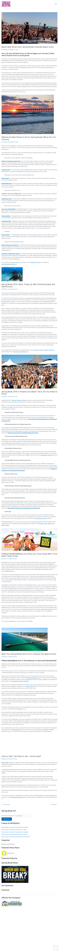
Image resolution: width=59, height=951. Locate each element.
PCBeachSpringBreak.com (32, 677)
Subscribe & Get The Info (8, 891)
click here (52, 795)
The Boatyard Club (6, 221)
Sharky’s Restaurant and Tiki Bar (10, 245)
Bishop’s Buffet (5, 234)
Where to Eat (34, 262)
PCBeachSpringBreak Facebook (25, 871)
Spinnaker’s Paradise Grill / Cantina (11, 253)
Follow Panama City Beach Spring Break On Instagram (15, 907)
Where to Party (5, 525)
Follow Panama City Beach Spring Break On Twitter (14, 905)
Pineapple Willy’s (6, 216)
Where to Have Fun (49, 350)
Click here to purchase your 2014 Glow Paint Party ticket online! (23, 508)
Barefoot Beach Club (7, 183)
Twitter (52, 729)
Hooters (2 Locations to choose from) (11, 161)
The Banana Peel (6, 169)
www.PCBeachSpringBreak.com (34, 867)
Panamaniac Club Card (46, 455)
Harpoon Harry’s (6, 178)
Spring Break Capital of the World (20, 681)
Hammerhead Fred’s (7, 198)
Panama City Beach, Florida (19, 400)
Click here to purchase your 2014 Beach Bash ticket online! (23, 432)
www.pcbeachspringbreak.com (9, 264)
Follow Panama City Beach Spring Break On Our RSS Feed (16, 912)
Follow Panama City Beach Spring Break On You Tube (15, 909)
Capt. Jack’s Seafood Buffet (9, 209)
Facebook (45, 729)
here (50, 867)
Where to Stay (38, 350)
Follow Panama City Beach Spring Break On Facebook (15, 902)
